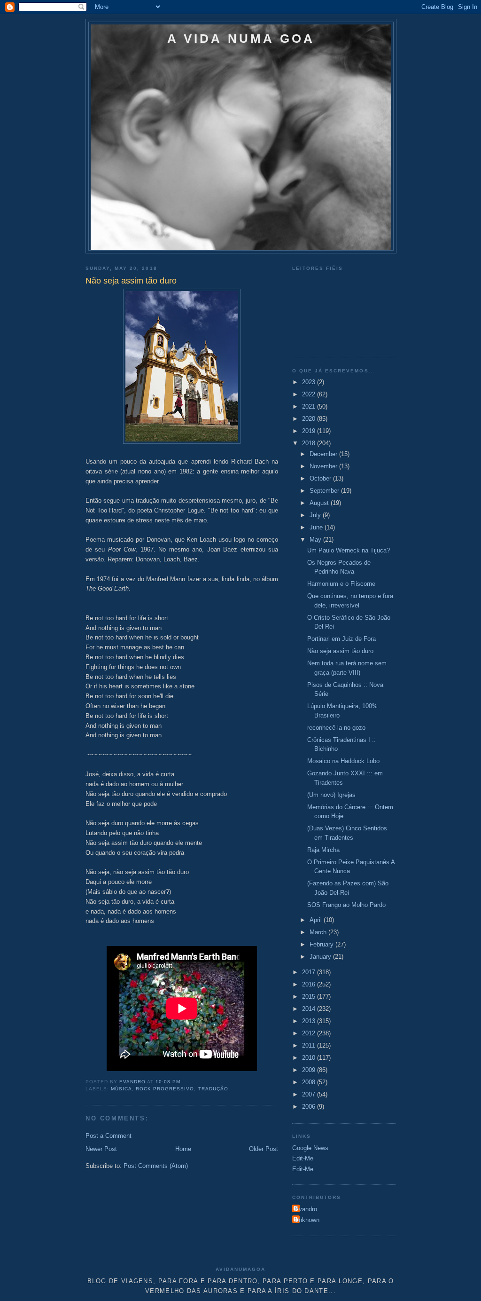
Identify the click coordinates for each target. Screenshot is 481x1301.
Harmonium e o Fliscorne (341, 583)
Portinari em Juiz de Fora (341, 638)
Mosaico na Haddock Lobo (343, 761)
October (321, 478)
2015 (309, 996)
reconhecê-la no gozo (336, 727)
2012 (309, 1033)
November (324, 466)
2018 (309, 443)
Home (183, 1148)
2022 (309, 394)
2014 (309, 1008)
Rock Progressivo (165, 1088)
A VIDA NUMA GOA (241, 39)
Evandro (306, 1209)
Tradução (213, 1088)
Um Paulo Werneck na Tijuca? (348, 550)
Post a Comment (108, 1135)
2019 (309, 430)
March (319, 932)
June (317, 527)
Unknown (307, 1219)
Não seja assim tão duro (340, 650)
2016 (309, 984)
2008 (309, 1082)
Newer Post (101, 1148)
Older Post (263, 1148)
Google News (310, 1147)
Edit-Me (302, 1158)
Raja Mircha (323, 849)
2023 (309, 382)
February (322, 944)
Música (121, 1088)
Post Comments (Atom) (156, 1165)
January (321, 956)
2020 (309, 418)
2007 (309, 1094)
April (317, 919)
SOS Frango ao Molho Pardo (346, 904)
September (325, 490)
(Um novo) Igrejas (331, 794)
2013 (309, 1021)
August (320, 502)
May (316, 539)
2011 (309, 1045)
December (324, 453)
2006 (309, 1106)
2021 (309, 406)
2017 (309, 972)
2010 (309, 1057)
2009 (309, 1069)
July (316, 515)
